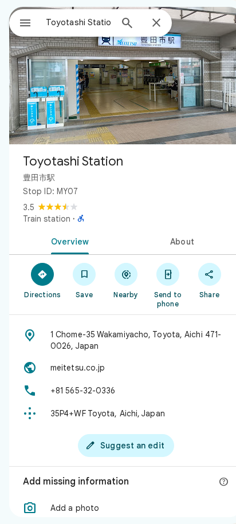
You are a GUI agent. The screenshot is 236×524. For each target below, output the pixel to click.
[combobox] (78, 22)
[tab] (67, 240)
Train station (46, 219)
